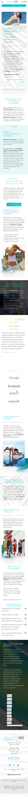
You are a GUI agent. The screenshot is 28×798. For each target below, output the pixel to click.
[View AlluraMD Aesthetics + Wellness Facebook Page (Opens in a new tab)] (14, 765)
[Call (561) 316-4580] (2, 2)
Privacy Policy (8, 780)
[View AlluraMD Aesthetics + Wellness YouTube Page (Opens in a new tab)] (18, 765)
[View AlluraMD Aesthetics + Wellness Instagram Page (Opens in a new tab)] (10, 765)
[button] (22, 1)
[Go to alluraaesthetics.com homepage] (14, 737)
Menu (25, 1)
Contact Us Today (13, 204)
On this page (13, 126)
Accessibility (14, 780)
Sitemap (3, 780)
